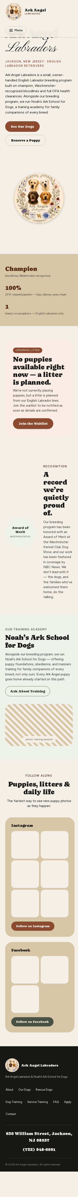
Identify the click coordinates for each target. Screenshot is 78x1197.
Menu (19, 30)
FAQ (56, 1102)
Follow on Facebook (32, 1021)
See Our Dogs (22, 126)
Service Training (37, 1102)
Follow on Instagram (33, 926)
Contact (11, 1114)
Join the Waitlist (33, 423)
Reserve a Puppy (25, 140)
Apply (67, 1102)
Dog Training (14, 1102)
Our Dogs (24, 1089)
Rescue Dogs (44, 1089)
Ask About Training (27, 691)
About (9, 1089)
